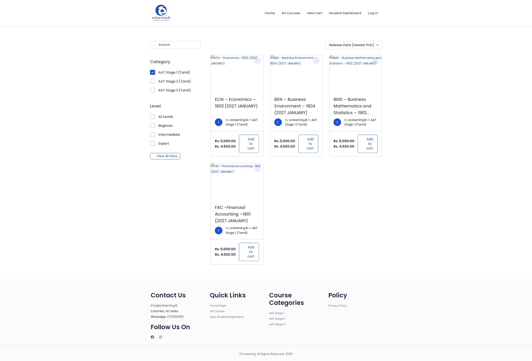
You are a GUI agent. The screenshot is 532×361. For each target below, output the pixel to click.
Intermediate (169, 134)
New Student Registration (227, 316)
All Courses (291, 13)
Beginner (165, 125)
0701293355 (175, 317)
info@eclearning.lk (164, 305)
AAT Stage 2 (277, 318)
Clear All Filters (167, 156)
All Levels (165, 116)
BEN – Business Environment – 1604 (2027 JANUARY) (294, 106)
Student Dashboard (345, 13)
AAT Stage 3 (277, 324)
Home (270, 13)
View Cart (314, 13)
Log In (373, 13)
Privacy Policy (337, 305)
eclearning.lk (239, 120)
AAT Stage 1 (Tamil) (174, 72)
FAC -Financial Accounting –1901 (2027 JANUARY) (233, 214)
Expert (163, 143)
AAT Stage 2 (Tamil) (174, 81)
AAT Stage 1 (276, 313)
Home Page (218, 305)
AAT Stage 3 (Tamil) (174, 90)
